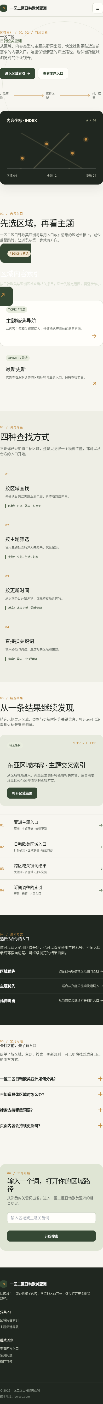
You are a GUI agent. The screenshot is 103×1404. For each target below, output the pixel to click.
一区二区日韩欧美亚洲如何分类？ (51, 1078)
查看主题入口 (53, 73)
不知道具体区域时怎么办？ (51, 1094)
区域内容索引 (9, 1320)
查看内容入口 (9, 1348)
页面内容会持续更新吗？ (51, 1125)
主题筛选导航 (9, 1327)
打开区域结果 (22, 793)
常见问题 (6, 1355)
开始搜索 (51, 1236)
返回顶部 (6, 1361)
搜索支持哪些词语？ (51, 1110)
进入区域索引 (17, 73)
